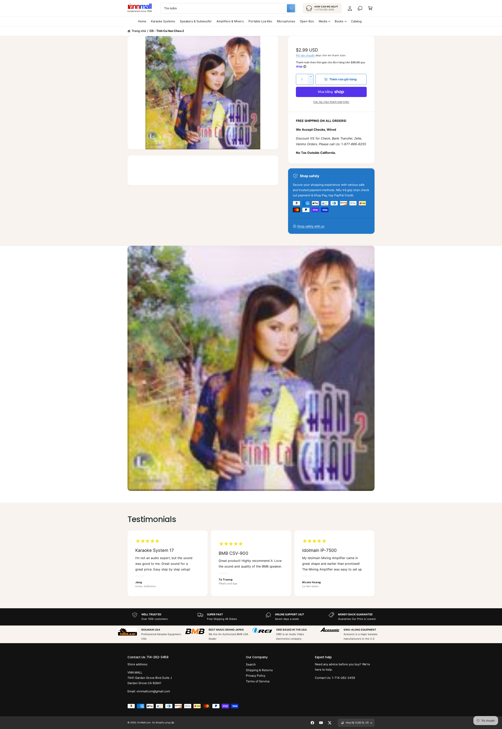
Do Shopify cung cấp (163, 722)
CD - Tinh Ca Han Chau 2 (166, 31)
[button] (370, 8)
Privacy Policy (255, 675)
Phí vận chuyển (305, 55)
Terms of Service (258, 681)
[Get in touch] (360, 8)
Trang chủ (139, 31)
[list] (251, 563)
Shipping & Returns (259, 670)
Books (339, 21)
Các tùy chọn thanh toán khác (331, 101)
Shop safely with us (310, 226)
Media (323, 21)
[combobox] (228, 8)
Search (251, 664)
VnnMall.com (144, 722)
